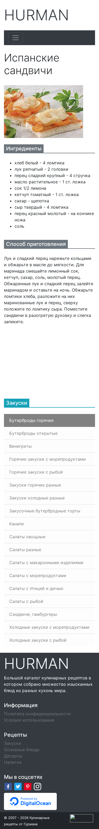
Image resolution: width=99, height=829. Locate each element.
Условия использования (29, 720)
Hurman (36, 15)
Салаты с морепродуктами (37, 575)
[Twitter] (18, 786)
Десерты (13, 756)
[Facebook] (8, 786)
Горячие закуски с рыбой (36, 472)
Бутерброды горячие (31, 420)
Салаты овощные (27, 536)
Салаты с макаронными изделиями (46, 562)
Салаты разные (25, 549)
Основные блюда (21, 749)
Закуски (12, 743)
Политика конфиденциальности (37, 713)
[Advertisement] (43, 358)
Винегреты (20, 446)
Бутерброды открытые (33, 433)
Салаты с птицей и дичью (36, 588)
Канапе (16, 523)
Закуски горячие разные (35, 485)
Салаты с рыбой (26, 601)
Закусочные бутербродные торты (44, 510)
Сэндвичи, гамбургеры (33, 614)
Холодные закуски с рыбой (38, 640)
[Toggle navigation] (15, 37)
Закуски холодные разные (37, 498)
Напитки (13, 762)
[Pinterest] (27, 786)
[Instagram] (37, 786)
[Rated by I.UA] (81, 818)
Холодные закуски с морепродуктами (49, 627)
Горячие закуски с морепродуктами (47, 459)
